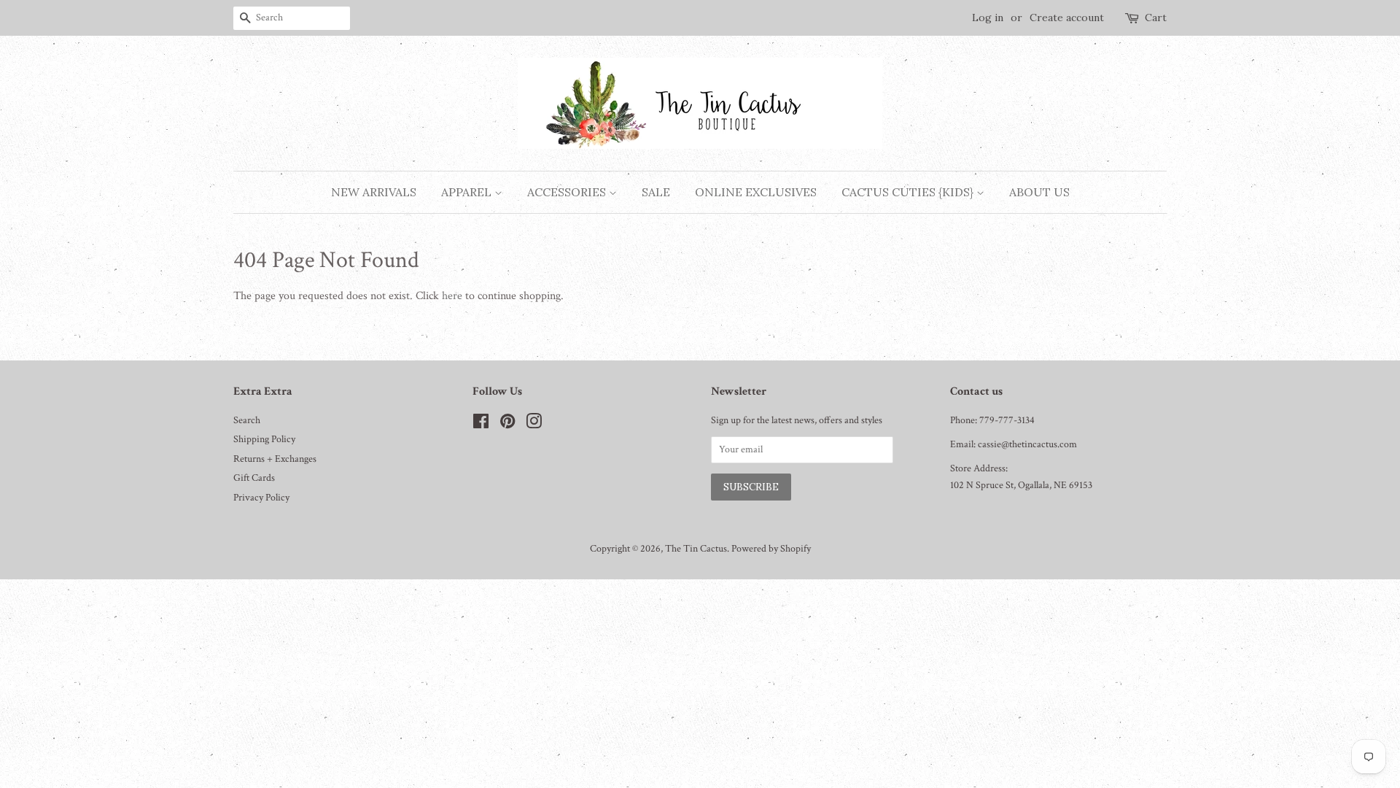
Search (246, 420)
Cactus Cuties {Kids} (908, 192)
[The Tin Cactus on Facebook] (480, 424)
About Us (1039, 192)
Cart (1156, 17)
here (452, 296)
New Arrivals (373, 192)
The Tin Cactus (696, 548)
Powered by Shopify (771, 548)
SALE (656, 192)
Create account (1067, 17)
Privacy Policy (261, 497)
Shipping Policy (264, 439)
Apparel (467, 192)
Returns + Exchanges (274, 459)
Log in (987, 17)
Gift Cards (254, 477)
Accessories (568, 192)
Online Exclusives (756, 192)
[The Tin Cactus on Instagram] (534, 424)
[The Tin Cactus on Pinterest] (507, 424)
